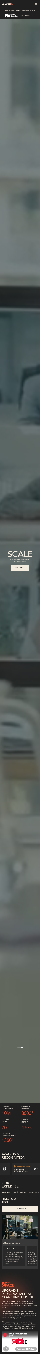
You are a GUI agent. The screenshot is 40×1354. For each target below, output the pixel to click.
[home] (7, 4)
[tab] (6, 1192)
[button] (18, 1047)
